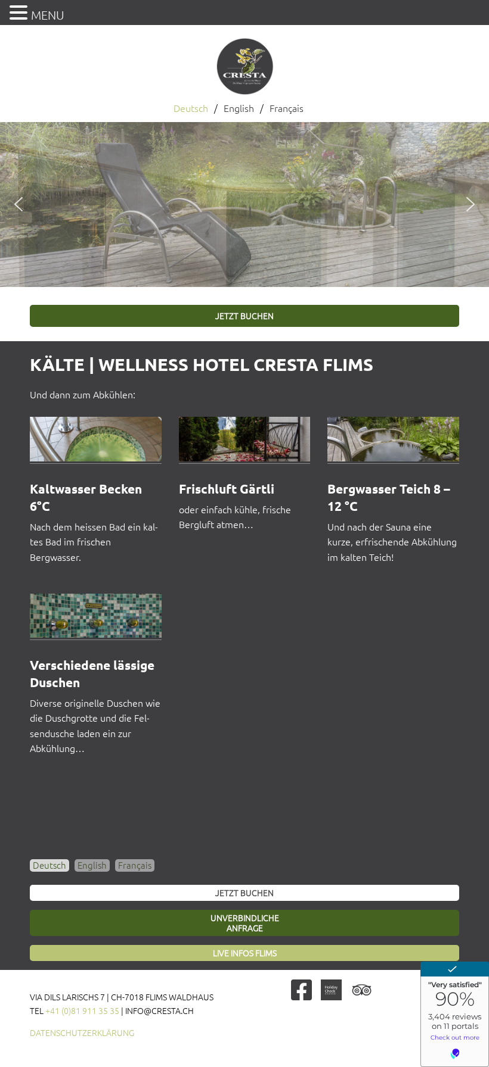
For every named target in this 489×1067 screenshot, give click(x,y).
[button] (18, 204)
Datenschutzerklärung (82, 1033)
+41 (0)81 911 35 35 (82, 1011)
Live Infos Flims (245, 953)
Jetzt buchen (244, 316)
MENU (47, 15)
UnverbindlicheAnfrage (245, 923)
